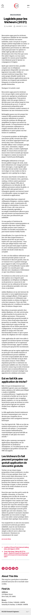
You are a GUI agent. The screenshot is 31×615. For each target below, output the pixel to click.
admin (10, 26)
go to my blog (6, 539)
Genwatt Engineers (13, 611)
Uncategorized (15, 14)
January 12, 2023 (21, 26)
